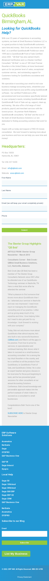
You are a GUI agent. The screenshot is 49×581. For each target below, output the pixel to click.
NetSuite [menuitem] (6, 445)
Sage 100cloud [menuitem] (9, 484)
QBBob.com (13, 340)
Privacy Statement (24, 577)
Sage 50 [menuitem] (5, 481)
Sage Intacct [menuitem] (8, 465)
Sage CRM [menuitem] (6, 499)
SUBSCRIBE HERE (15, 413)
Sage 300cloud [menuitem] (9, 488)
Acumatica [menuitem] (7, 441)
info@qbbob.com (15, 168)
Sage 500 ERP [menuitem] (8, 491)
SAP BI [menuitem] (5, 462)
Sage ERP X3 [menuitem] (8, 495)
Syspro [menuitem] (5, 469)
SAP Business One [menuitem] (10, 456)
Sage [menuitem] (4, 449)
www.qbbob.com (17, 173)
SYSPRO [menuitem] (6, 452)
